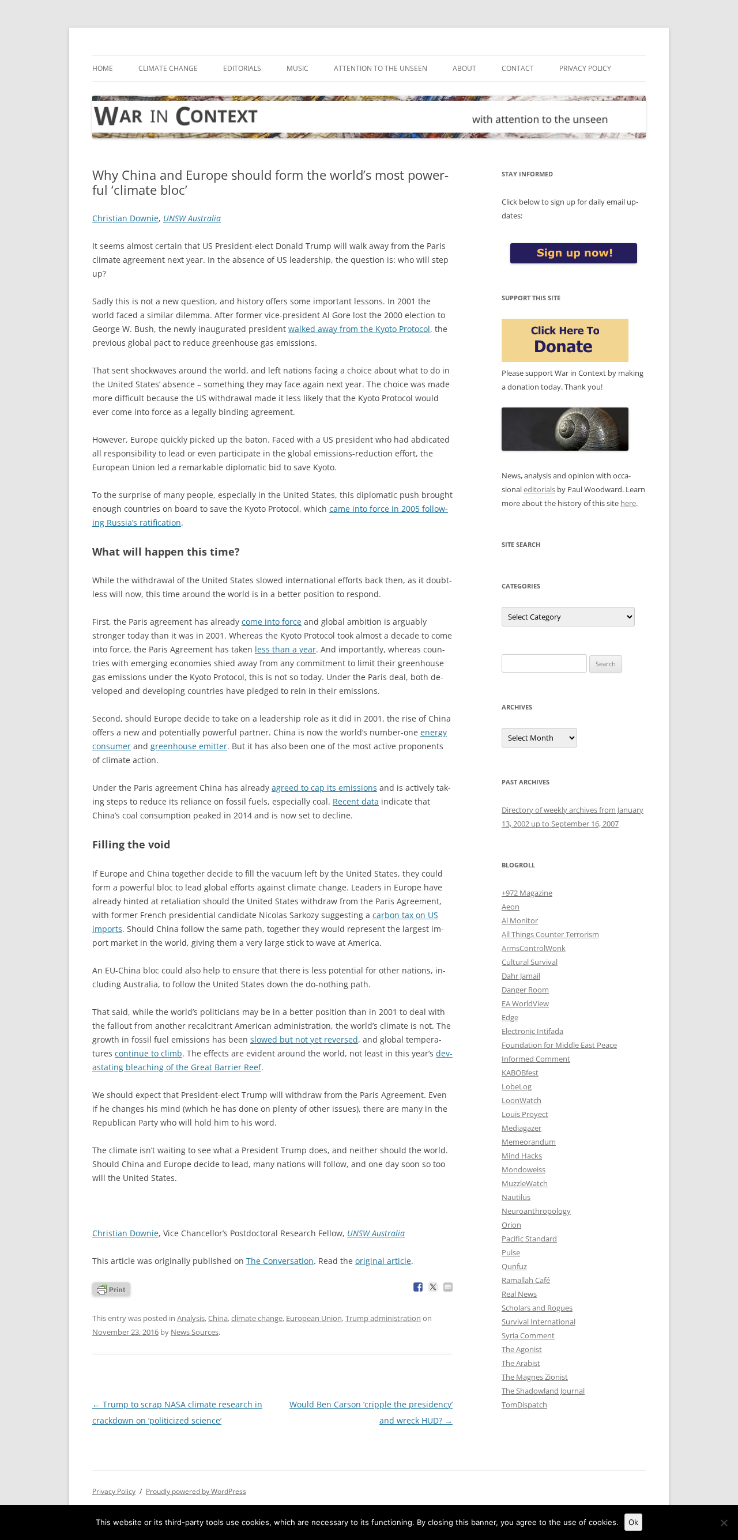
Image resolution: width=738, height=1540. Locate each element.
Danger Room (525, 989)
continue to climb (148, 1053)
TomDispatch (524, 1404)
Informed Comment (536, 1059)
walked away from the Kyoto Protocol (359, 328)
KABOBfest (520, 1072)
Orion (511, 1225)
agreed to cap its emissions (324, 787)
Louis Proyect (525, 1114)
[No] (723, 1522)
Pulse (511, 1252)
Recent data (356, 801)
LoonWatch (521, 1100)
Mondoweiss (523, 1169)
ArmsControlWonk (534, 948)
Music (297, 68)
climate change (257, 1318)
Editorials (242, 68)
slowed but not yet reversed (304, 1039)
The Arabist (521, 1363)
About (464, 68)
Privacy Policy (585, 68)
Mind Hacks (522, 1155)
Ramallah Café (526, 1280)
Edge (510, 1017)
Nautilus (516, 1197)
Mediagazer (521, 1128)
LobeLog (517, 1086)
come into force (272, 621)
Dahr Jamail (521, 976)
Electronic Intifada (532, 1031)
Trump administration (383, 1318)
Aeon (510, 906)
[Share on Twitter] (433, 1287)
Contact (518, 68)
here (628, 503)
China (218, 1318)
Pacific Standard (529, 1238)
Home (102, 68)
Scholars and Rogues (537, 1308)
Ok (633, 1522)
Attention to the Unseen (380, 68)
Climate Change (168, 68)
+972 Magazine (527, 893)
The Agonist (522, 1349)
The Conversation (280, 1260)
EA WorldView (525, 1003)
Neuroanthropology (536, 1211)
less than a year (285, 649)
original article (383, 1260)
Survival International (538, 1321)
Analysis (191, 1318)
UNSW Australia (192, 218)
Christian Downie (125, 218)
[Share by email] (448, 1287)
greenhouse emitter (188, 746)
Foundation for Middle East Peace (559, 1045)
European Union (314, 1318)
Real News (519, 1294)
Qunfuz (514, 1266)
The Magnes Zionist (535, 1377)
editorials (539, 489)
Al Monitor (520, 920)
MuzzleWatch (525, 1183)
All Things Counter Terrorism (550, 934)
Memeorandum (529, 1142)
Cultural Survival (530, 962)
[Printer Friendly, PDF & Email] (111, 1288)
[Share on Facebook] (418, 1287)
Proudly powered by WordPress (196, 1491)
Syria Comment (528, 1335)
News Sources (195, 1332)
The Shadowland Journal (543, 1391)
